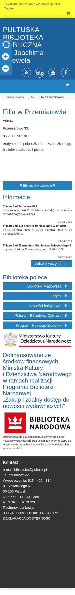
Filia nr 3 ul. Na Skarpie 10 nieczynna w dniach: (34, 225)
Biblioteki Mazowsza (45, 286)
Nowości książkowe (46, 306)
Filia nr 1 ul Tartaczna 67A (20, 206)
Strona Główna (15, 96)
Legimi (56, 296)
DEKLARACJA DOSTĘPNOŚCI (27, 518)
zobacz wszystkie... (51, 264)
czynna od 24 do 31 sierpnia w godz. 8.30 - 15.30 (33, 249)
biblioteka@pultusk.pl (30, 470)
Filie (31, 96)
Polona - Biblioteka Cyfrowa (39, 315)
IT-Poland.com (60, 592)
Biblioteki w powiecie (37, 185)
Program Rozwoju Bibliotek (39, 325)
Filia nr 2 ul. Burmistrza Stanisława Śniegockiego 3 (37, 245)
